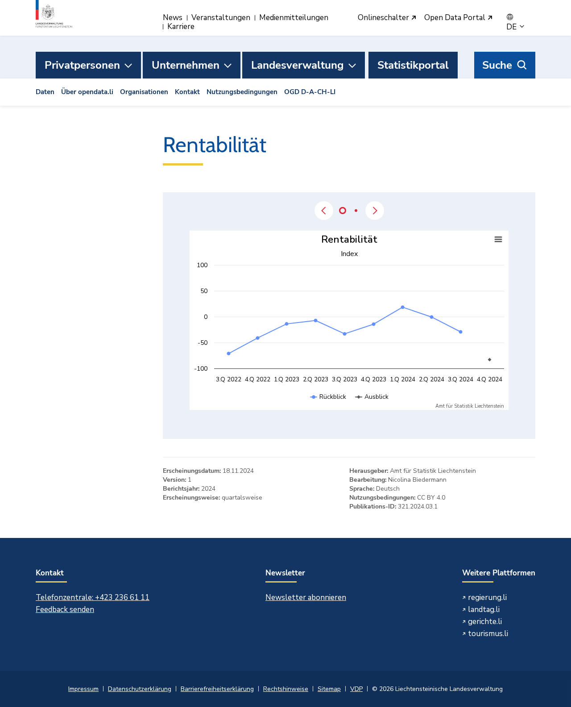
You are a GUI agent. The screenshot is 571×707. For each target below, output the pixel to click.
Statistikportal (413, 65)
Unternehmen (185, 65)
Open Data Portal (455, 18)
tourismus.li (488, 633)
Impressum (83, 689)
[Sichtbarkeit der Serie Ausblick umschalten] (372, 405)
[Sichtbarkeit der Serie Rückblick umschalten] (328, 405)
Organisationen (144, 91)
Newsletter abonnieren (305, 597)
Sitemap (329, 689)
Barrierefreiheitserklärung (217, 689)
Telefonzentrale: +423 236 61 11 (92, 597)
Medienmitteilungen (293, 17)
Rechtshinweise (285, 689)
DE (512, 27)
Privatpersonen (82, 65)
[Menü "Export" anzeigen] (498, 239)
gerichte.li (485, 621)
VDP (356, 689)
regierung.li (487, 597)
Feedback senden (65, 609)
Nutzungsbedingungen (242, 91)
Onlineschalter (384, 18)
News (172, 17)
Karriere (180, 26)
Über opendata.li (87, 91)
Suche (497, 65)
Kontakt (187, 91)
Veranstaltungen (220, 17)
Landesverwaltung (297, 65)
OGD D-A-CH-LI (309, 91)
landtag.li (484, 609)
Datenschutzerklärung (139, 689)
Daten (45, 91)
